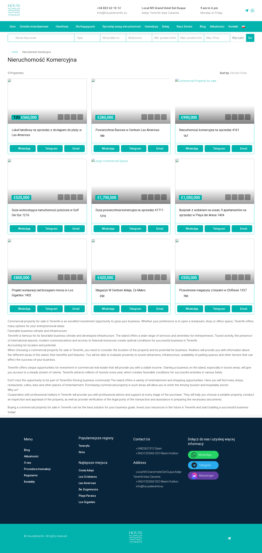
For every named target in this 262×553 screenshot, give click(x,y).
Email (76, 148)
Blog (203, 26)
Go (250, 38)
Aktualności (217, 26)
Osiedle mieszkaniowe (34, 26)
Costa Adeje (86, 470)
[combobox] (87, 38)
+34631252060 (144, 453)
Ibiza (82, 452)
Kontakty (29, 481)
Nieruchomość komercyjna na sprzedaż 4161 (209, 130)
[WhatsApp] (252, 10)
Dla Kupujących (85, 26)
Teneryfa (84, 445)
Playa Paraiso (87, 495)
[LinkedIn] (235, 10)
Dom (13, 26)
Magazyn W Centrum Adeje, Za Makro (121, 290)
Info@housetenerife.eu (112, 13)
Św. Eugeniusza (88, 489)
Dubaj (165, 26)
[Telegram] (246, 10)
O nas (27, 462)
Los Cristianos (88, 476)
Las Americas (87, 483)
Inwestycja (151, 26)
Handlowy (62, 26)
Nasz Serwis (184, 26)
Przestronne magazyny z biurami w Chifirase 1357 (213, 290)
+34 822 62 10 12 (109, 8)
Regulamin (31, 475)
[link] (47, 108)
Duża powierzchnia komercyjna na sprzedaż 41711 (129, 210)
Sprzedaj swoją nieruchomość (121, 26)
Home (15, 52)
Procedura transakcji (37, 469)
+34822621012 (144, 448)
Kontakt (233, 26)
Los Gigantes (87, 502)
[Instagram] (240, 10)
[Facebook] (229, 10)
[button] (247, 58)
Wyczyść (238, 38)
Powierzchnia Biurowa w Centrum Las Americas (127, 130)
